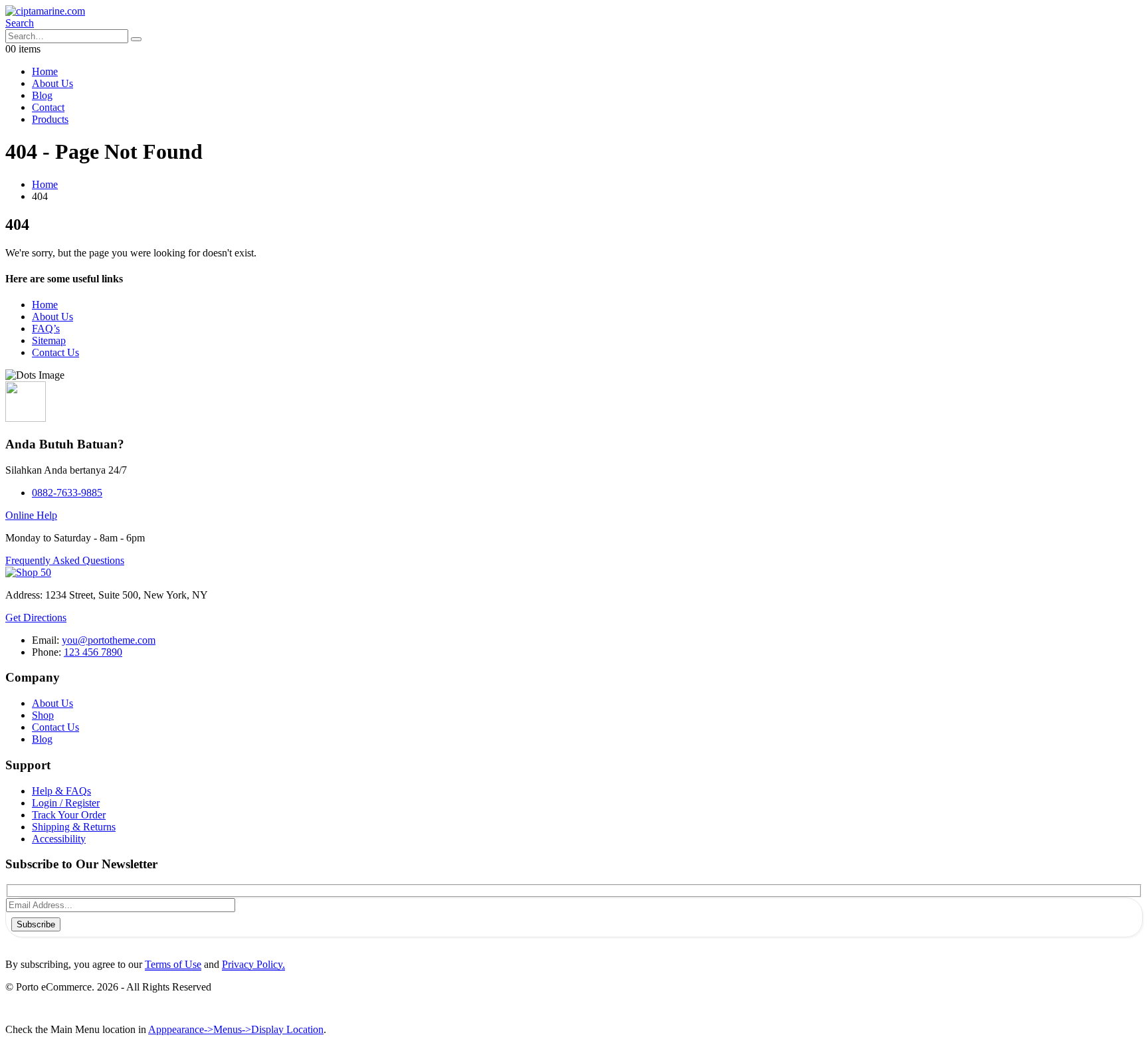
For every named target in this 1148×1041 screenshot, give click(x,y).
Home (45, 71)
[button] (19, 23)
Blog (42, 95)
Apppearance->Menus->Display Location (236, 1029)
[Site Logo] (45, 11)
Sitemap (49, 340)
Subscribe (36, 924)
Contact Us (55, 352)
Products (50, 119)
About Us (52, 83)
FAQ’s (46, 328)
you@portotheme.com (108, 640)
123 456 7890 (93, 652)
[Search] (136, 39)
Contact (48, 107)
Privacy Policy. (253, 964)
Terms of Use (173, 964)
